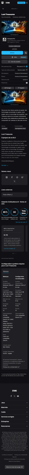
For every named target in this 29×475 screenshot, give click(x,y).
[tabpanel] (14, 307)
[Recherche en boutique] (3, 8)
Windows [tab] (6, 271)
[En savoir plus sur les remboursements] (27, 70)
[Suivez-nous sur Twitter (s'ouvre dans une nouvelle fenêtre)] (14, 181)
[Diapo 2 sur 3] (14, 253)
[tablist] (14, 271)
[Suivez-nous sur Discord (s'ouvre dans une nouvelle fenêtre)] (7, 177)
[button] (14, 165)
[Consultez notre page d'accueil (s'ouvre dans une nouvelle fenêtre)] (17, 177)
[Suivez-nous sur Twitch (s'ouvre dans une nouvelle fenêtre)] (22, 177)
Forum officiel (8, 194)
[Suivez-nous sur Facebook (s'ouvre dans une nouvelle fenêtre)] (12, 177)
